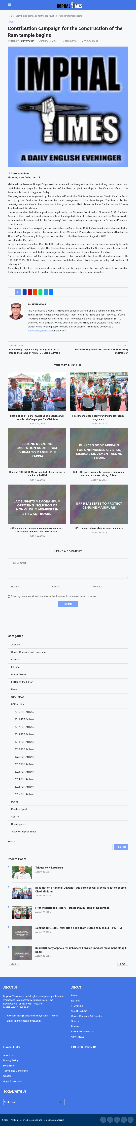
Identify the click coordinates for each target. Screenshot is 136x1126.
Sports (15, 816)
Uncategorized (19, 824)
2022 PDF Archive (24, 764)
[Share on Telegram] (46, 292)
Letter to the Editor (22, 682)
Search (11, 841)
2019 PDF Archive (24, 741)
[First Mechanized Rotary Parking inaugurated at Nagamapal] (99, 391)
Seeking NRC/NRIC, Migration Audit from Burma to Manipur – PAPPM (78, 928)
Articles (15, 644)
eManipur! (58, 1120)
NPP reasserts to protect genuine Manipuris (99, 528)
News (14, 689)
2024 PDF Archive (24, 779)
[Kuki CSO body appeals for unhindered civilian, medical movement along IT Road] (99, 447)
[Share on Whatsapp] (40, 292)
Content (15, 659)
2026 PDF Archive (24, 794)
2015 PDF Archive (24, 711)
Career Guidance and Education (28, 652)
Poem (14, 801)
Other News (17, 696)
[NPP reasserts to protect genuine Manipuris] (99, 504)
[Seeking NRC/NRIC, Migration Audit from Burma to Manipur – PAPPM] (37, 447)
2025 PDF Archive (24, 786)
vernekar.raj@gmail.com (41, 330)
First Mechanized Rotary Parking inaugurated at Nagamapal (72, 907)
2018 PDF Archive (24, 734)
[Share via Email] (51, 292)
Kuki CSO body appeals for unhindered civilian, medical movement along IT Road (81, 949)
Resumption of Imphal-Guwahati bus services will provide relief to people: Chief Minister (81, 889)
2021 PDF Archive (24, 756)
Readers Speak (19, 809)
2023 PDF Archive (24, 771)
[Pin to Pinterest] (30, 292)
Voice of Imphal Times (23, 831)
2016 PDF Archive (24, 719)
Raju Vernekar (26, 41)
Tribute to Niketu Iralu (49, 867)
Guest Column (19, 674)
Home (11, 16)
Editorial (15, 667)
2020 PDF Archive (24, 749)
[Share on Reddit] (35, 292)
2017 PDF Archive (24, 726)
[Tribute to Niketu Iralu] (22, 872)
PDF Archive (17, 704)
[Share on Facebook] (25, 292)
